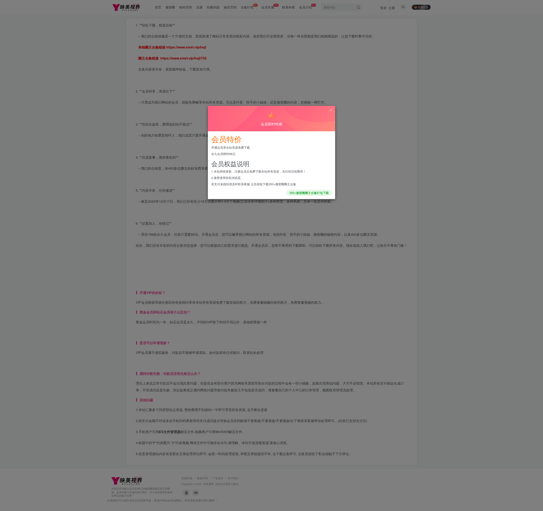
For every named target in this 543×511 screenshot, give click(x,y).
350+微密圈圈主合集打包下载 (309, 193)
